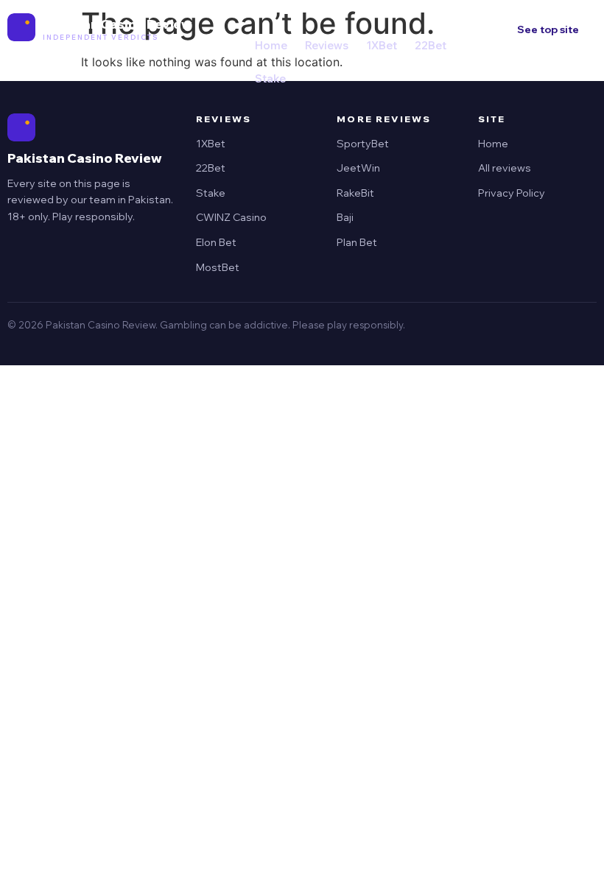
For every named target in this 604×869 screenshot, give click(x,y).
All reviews (504, 168)
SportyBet (363, 143)
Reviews (326, 45)
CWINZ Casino (231, 217)
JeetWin (358, 168)
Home (271, 45)
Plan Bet (357, 242)
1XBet (381, 45)
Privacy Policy (511, 193)
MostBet (217, 267)
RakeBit (355, 193)
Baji (345, 217)
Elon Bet (216, 242)
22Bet (430, 45)
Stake (270, 78)
